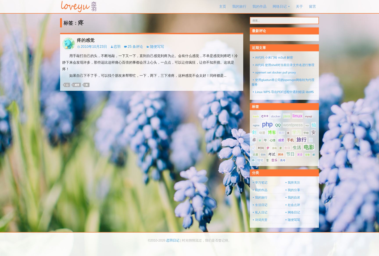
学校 (306, 132)
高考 (282, 160)
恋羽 (117, 46)
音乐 (274, 160)
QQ (278, 125)
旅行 (302, 139)
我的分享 (294, 190)
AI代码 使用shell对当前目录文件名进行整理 (284, 65)
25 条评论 (135, 46)
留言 (312, 6)
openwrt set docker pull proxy (275, 72)
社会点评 (294, 205)
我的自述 (294, 197)
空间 (263, 154)
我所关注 (294, 182)
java (286, 116)
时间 (261, 148)
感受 (77, 85)
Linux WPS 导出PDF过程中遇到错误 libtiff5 (284, 92)
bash (256, 116)
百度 (255, 154)
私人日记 (261, 212)
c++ (264, 116)
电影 (309, 147)
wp (307, 125)
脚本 (281, 154)
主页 (222, 6)
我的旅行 (239, 6)
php (267, 124)
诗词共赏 (261, 220)
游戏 (274, 148)
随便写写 (157, 46)
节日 (290, 154)
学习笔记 (261, 182)
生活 (297, 147)
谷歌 (307, 154)
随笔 (260, 160)
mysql (308, 116)
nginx (256, 125)
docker (276, 116)
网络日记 (280, 6)
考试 (271, 154)
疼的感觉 (86, 40)
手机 (290, 140)
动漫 (262, 132)
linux (297, 115)
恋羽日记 (172, 240)
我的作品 (259, 6)
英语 (299, 154)
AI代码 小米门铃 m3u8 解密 (274, 57)
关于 (299, 6)
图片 (281, 132)
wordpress (293, 125)
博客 (272, 132)
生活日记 (261, 205)
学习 (296, 132)
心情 (272, 140)
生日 (287, 148)
